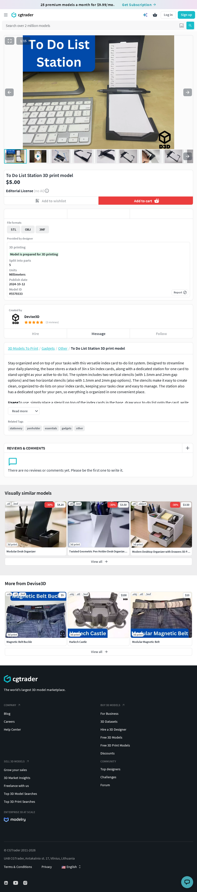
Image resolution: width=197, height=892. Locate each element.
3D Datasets (108, 721)
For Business (109, 713)
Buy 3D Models (110, 705)
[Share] (161, 214)
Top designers (110, 769)
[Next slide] (187, 92)
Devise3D (31, 316)
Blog (7, 713)
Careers (9, 721)
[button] (181, 25)
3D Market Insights (17, 778)
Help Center (12, 729)
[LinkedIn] (6, 883)
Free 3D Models (111, 737)
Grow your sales (15, 770)
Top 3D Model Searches (20, 793)
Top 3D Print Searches (19, 801)
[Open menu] (6, 15)
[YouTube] (16, 883)
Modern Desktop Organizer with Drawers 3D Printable (164, 551)
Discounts (107, 753)
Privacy (47, 867)
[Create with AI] (145, 15)
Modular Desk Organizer (21, 551)
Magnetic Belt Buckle (19, 642)
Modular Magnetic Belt (146, 642)
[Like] (35, 214)
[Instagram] (25, 883)
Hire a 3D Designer (113, 729)
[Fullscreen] (9, 41)
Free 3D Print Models (115, 745)
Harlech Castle (78, 642)
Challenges (108, 777)
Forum (105, 785)
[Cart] (155, 15)
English (69, 867)
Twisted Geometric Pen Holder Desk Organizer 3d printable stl (106, 551)
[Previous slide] (9, 92)
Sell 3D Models (14, 761)
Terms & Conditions (18, 867)
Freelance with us (16, 786)
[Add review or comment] (187, 448)
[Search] (190, 25)
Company (10, 705)
